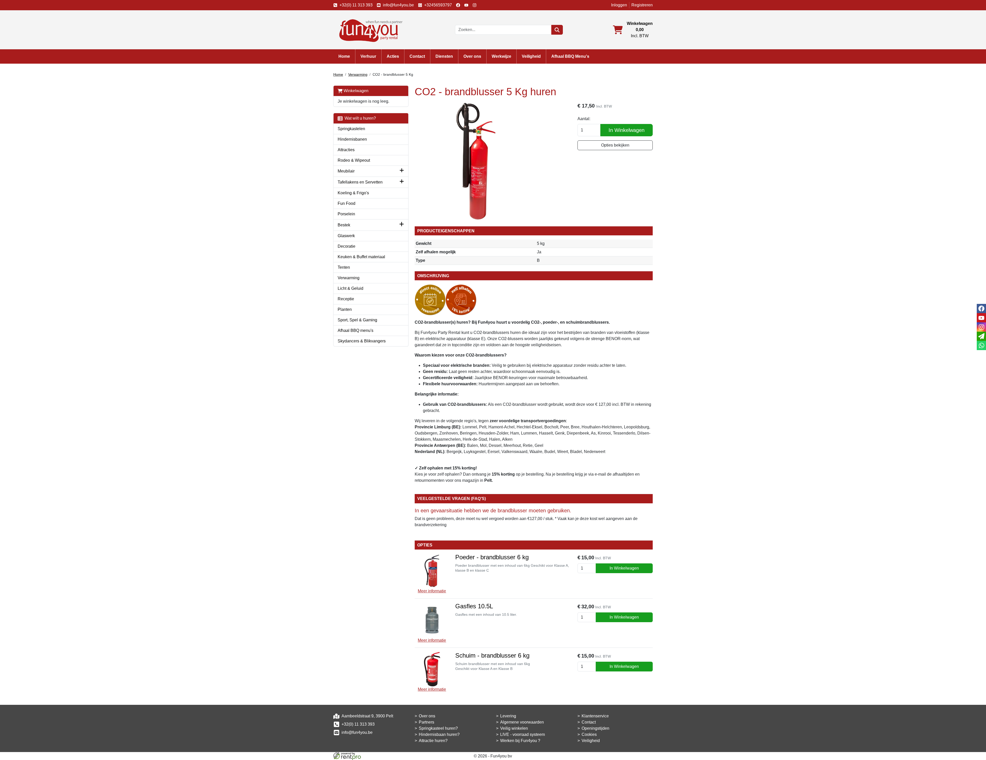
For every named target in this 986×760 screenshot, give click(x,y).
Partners (426, 722)
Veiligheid (531, 56)
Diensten (444, 56)
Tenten (344, 267)
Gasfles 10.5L (474, 606)
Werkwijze (501, 56)
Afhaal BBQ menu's (355, 330)
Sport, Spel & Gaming (357, 320)
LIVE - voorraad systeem (522, 734)
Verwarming (357, 74)
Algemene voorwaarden (522, 722)
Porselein (346, 214)
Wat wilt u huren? (359, 118)
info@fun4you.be (398, 5)
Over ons (472, 56)
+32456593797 (438, 5)
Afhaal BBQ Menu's (570, 56)
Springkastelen (351, 129)
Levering (508, 716)
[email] (981, 336)
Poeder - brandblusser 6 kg (492, 557)
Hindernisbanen (352, 139)
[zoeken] (557, 30)
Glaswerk (346, 236)
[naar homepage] (369, 29)
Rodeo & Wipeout (354, 160)
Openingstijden (595, 728)
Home (344, 56)
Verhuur (368, 56)
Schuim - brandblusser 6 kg (492, 655)
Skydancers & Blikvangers (362, 341)
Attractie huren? (433, 740)
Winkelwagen (355, 91)
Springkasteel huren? (438, 728)
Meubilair (346, 171)
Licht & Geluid (350, 288)
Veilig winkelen (514, 728)
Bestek (344, 225)
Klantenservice (595, 716)
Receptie (346, 299)
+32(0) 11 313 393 (356, 5)
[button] (401, 171)
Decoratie (346, 246)
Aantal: (583, 119)
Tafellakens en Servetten (360, 182)
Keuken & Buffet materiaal (361, 257)
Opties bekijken (615, 145)
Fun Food (346, 203)
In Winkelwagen (626, 130)
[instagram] (474, 5)
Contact (417, 56)
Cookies (589, 734)
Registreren (642, 5)
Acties (393, 56)
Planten (345, 309)
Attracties (346, 150)
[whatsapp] (981, 345)
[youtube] (466, 5)
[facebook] (458, 5)
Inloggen (619, 5)
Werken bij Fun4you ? (520, 740)
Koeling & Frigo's (353, 193)
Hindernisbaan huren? (439, 734)
